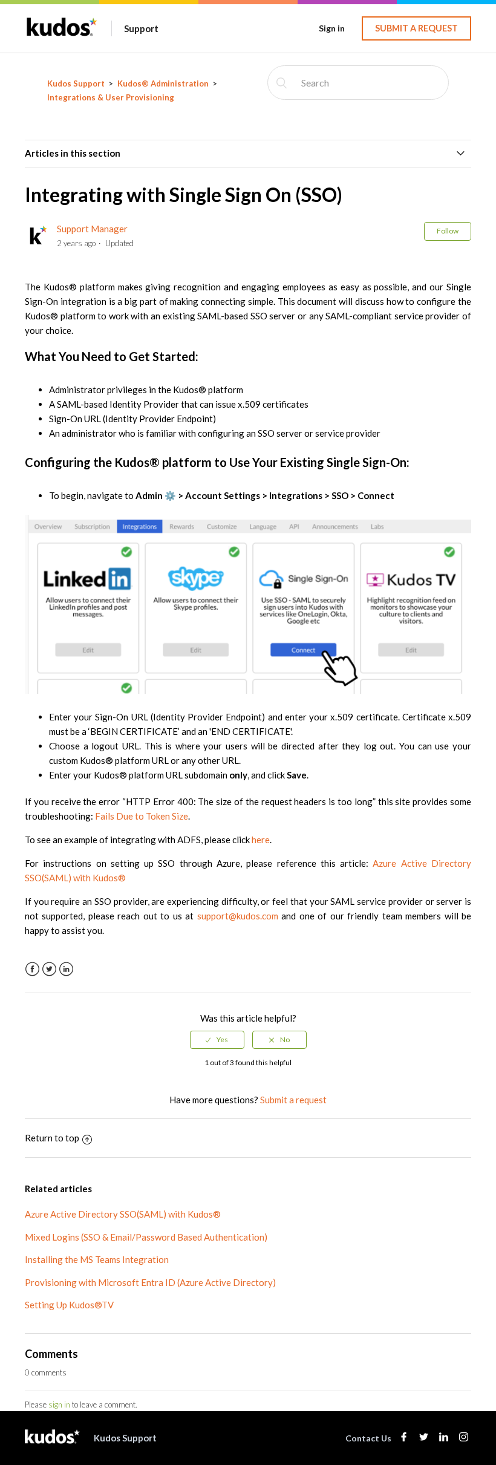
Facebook (32, 969)
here (261, 839)
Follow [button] (447, 230)
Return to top (52, 1137)
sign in (59, 1404)
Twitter (49, 969)
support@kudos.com (237, 915)
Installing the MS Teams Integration (97, 1259)
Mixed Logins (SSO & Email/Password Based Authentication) (146, 1237)
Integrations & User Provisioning (110, 97)
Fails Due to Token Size (141, 816)
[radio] (217, 1040)
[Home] (62, 34)
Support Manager (92, 228)
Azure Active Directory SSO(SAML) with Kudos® (123, 1214)
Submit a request (416, 28)
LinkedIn (66, 969)
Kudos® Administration (163, 83)
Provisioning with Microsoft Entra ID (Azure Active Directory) (150, 1282)
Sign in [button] (332, 28)
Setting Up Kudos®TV (69, 1304)
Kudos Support (76, 83)
